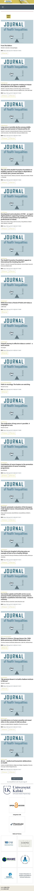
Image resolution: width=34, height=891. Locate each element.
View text (5, 53)
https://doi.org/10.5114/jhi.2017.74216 (12, 727)
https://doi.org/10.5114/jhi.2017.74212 (12, 559)
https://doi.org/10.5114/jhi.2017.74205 (12, 268)
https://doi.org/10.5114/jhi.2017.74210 (12, 473)
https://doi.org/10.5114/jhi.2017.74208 (12, 389)
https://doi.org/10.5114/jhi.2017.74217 (12, 769)
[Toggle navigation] (3, 7)
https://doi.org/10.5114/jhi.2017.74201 (12, 135)
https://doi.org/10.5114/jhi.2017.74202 (12, 180)
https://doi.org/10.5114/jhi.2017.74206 (12, 309)
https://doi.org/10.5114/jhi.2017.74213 (12, 604)
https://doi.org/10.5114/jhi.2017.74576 (12, 50)
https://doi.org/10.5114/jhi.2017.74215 (12, 686)
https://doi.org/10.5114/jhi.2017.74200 (12, 93)
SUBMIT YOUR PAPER (17, 778)
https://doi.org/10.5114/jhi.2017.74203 (12, 226)
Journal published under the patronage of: (17, 782)
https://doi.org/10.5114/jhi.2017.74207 (12, 350)
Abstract (5, 95)
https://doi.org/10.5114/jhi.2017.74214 (12, 645)
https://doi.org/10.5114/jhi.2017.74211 (12, 517)
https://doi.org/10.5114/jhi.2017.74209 (12, 430)
